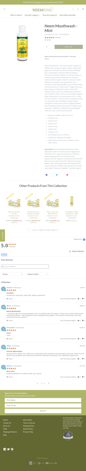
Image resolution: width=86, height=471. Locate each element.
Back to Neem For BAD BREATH (44, 230)
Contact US (7, 423)
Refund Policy (28, 429)
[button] (11, 299)
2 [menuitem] (44, 383)
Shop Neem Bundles (68, 15)
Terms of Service (29, 423)
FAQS (5, 429)
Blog (4, 435)
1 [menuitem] (41, 383)
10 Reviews (57, 37)
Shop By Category (32, 15)
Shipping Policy (28, 426)
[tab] (76, 251)
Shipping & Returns (10, 432)
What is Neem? (16, 15)
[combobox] (12, 274)
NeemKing (44, 458)
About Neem (27, 420)
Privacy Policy (28, 432)
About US (6, 426)
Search (5, 420)
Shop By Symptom (50, 15)
